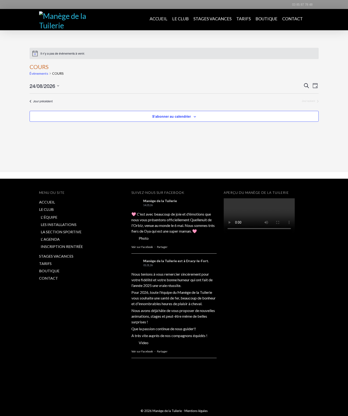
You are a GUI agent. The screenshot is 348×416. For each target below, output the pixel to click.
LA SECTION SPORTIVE (61, 232)
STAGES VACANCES (212, 18)
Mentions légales (196, 411)
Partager (162, 246)
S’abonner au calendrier (171, 116)
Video (143, 342)
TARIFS (243, 18)
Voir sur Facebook (142, 246)
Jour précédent (43, 101)
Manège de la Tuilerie (160, 201)
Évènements (39, 73)
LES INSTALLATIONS (58, 224)
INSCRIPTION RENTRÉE (62, 246)
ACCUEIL (158, 18)
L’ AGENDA (50, 239)
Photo (144, 238)
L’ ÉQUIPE (49, 217)
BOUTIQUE (266, 18)
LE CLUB (180, 18)
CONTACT (292, 18)
